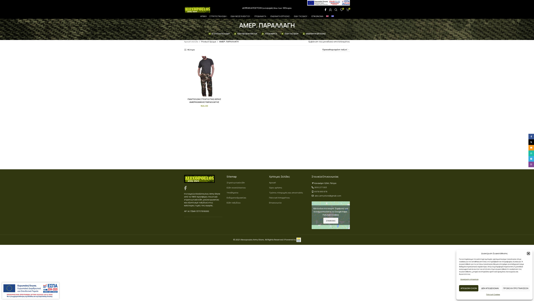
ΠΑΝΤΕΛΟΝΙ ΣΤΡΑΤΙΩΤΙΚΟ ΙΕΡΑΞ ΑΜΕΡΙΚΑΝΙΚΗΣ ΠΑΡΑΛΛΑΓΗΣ (204, 101)
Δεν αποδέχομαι (490, 288)
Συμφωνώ (330, 220)
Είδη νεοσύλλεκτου (236, 187)
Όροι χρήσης (275, 187)
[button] (528, 253)
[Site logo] (197, 9)
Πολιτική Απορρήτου (279, 197)
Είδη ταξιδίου (234, 202)
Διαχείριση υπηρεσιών (469, 279)
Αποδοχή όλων (469, 288)
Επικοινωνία (275, 202)
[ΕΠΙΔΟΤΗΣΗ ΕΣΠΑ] (30, 290)
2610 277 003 (320, 187)
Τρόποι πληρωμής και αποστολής (286, 192)
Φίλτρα (191, 49)
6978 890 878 (320, 191)
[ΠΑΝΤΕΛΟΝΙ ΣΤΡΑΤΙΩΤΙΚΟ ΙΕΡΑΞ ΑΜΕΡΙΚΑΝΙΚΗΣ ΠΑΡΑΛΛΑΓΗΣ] (204, 76)
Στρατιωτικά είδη (236, 182)
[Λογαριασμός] (330, 10)
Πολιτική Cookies (493, 294)
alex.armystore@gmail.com (328, 195)
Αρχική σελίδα (191, 41)
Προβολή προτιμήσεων (515, 288)
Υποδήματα (232, 192)
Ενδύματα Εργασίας (236, 197)
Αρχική (272, 182)
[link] (298, 239)
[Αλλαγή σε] (327, 16)
